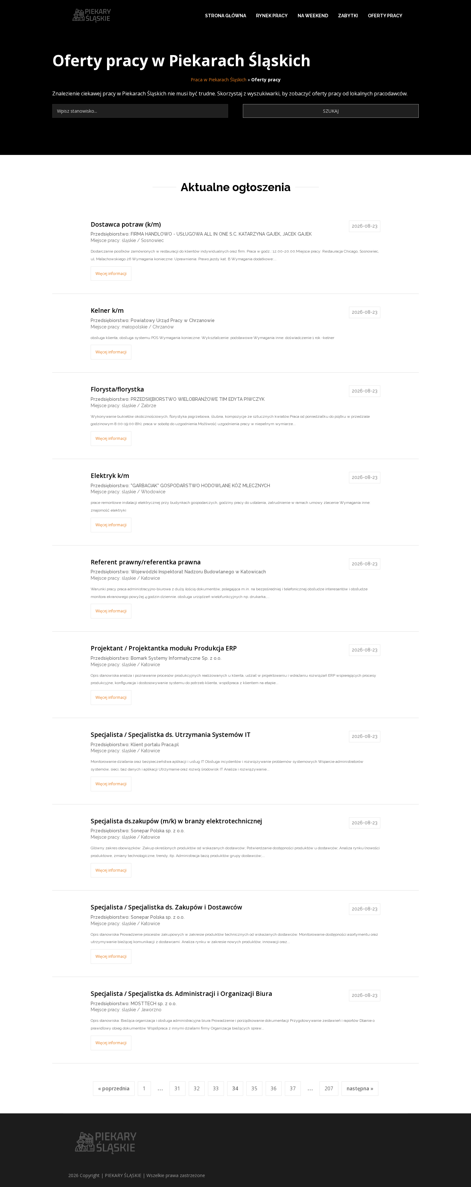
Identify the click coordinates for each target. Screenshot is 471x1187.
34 (235, 1088)
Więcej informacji (111, 273)
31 (177, 1088)
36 (274, 1088)
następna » (360, 1088)
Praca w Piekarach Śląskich (218, 80)
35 (254, 1088)
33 (216, 1088)
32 (197, 1088)
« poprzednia (113, 1088)
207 (329, 1088)
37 (293, 1088)
